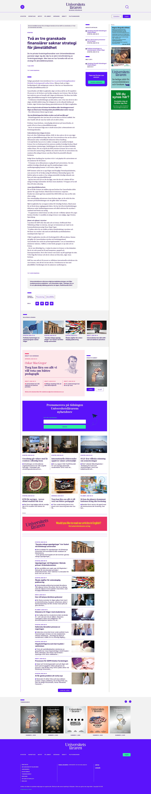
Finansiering (40, 297)
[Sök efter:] (128, 7)
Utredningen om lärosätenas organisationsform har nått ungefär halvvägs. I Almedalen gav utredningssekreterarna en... (34, 466)
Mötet (40, 16)
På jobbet (48, 16)
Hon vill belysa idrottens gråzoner (48, 597)
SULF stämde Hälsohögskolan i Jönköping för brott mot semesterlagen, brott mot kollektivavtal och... (92, 466)
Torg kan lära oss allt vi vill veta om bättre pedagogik (41, 371)
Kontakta (25, 764)
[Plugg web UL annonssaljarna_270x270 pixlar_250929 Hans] (121, 109)
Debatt (64, 16)
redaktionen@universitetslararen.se (52, 392)
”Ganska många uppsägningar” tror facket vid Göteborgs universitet (54, 339)
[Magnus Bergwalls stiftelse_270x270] (121, 45)
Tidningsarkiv (26, 774)
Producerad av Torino (26, 789)
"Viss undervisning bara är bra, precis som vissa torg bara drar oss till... (63, 506)
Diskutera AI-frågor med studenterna (50, 612)
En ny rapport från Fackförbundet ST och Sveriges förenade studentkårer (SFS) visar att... (63, 465)
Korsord (24, 776)
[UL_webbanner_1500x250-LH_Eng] (64, 530)
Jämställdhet (50, 297)
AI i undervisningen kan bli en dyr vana (72, 384)
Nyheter (23, 16)
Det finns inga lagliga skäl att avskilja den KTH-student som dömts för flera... (35, 506)
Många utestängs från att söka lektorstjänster (52, 384)
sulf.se (97, 765)
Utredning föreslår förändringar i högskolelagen (97, 31)
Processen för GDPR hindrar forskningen (51, 661)
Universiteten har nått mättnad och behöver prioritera (96, 338)
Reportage (32, 16)
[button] (37, 303)
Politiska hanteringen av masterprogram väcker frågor (31, 339)
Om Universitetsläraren (30, 767)
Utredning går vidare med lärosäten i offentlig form (35, 460)
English (24, 781)
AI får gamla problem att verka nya (49, 676)
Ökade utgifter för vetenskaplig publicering (74, 338)
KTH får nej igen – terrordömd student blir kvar (33, 500)
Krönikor (56, 16)
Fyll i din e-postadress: (50, 417)
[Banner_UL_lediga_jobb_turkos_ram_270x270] (121, 88)
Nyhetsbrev (26, 771)
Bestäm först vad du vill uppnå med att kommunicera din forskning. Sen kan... (93, 506)
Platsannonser (74, 16)
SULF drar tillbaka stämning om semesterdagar (93, 460)
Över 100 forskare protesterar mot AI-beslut (96, 40)
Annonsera (25, 769)
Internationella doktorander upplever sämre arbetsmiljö (64, 460)
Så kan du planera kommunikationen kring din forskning (93, 500)
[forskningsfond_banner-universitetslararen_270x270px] (121, 66)
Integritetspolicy (28, 778)
